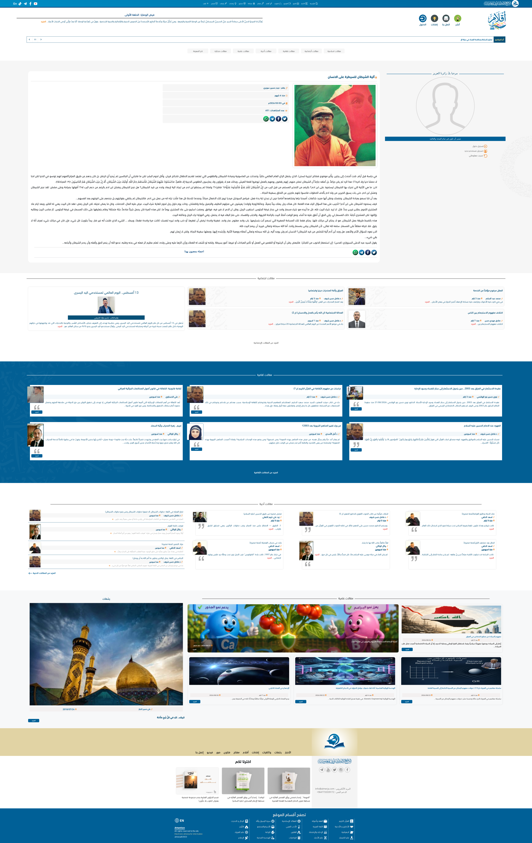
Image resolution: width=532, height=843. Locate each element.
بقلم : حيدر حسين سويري (274, 87)
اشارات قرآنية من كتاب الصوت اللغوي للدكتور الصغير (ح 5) (363, 513)
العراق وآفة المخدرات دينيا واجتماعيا (325, 290)
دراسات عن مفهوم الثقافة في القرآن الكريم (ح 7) (317, 388)
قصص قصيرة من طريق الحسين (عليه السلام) (263, 513)
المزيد (427, 301)
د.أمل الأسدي (331, 433)
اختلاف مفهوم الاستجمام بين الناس (485, 312)
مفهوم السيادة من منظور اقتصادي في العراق (483, 636)
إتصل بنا (199, 752)
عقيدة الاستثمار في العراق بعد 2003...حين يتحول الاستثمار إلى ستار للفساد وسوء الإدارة (457, 388)
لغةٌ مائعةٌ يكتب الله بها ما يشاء (375, 542)
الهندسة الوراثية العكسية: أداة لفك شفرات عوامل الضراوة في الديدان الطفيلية (365, 687)
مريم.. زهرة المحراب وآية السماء (166, 425)
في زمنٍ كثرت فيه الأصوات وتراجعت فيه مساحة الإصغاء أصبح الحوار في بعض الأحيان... (466, 301)
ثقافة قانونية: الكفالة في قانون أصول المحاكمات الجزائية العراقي (149, 388)
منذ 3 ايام (488, 520)
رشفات (106, 598)
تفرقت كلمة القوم (175, 525)
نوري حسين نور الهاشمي (487, 396)
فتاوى (227, 752)
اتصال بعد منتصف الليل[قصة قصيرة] (479, 542)
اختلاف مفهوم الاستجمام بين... (489, 323)
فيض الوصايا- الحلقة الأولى (139, 14)
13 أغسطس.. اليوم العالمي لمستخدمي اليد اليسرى (106, 292)
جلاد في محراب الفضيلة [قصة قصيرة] (266, 542)
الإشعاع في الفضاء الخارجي (279, 687)
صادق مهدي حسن (492, 320)
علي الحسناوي (171, 396)
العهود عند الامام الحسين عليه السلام (482, 425)
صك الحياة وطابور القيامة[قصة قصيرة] (478, 513)
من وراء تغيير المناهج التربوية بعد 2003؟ (321, 425)
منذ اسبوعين (487, 549)
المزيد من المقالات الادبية (44, 572)
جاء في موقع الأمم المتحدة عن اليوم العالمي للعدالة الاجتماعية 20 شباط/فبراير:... (308, 323)
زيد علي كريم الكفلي (271, 516)
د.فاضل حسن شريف (332, 298)
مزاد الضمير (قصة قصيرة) (172, 543)
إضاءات (255, 752)
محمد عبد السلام (493, 298)
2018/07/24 (69, 709)
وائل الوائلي (172, 433)
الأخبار (288, 752)
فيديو (210, 752)
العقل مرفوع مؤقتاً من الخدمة (488, 290)
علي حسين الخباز (145, 708)
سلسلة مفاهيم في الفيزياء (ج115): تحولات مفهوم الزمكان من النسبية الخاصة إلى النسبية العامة (464, 687)
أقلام (246, 752)
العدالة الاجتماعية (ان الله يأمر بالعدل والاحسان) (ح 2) (317, 312)
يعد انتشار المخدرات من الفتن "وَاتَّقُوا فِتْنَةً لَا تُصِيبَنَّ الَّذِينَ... (318, 301)
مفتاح (237, 752)
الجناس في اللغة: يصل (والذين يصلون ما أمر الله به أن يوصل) (158, 557)
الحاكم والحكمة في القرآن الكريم (480, 39)
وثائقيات (266, 752)
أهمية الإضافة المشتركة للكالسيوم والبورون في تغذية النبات (374, 641)
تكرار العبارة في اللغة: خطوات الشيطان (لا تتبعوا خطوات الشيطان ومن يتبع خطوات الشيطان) (144, 511)
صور (218, 752)
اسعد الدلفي (487, 516)
